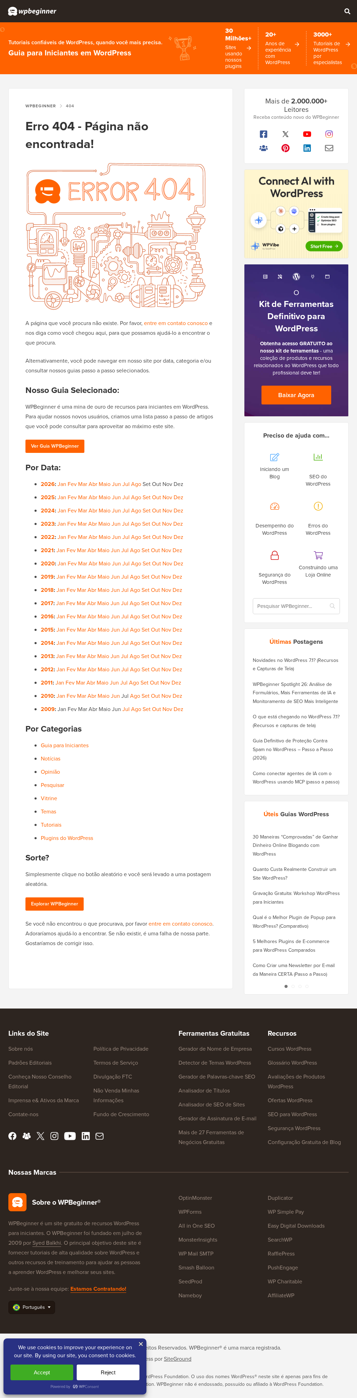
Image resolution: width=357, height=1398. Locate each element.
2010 (47, 696)
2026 (48, 484)
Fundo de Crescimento (121, 1114)
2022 (48, 537)
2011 (47, 683)
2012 (47, 669)
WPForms (190, 1212)
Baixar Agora (296, 395)
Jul (126, 484)
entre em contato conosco (176, 323)
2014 (47, 643)
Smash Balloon (196, 1268)
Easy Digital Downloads (296, 1226)
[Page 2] (292, 986)
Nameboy (190, 1295)
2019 (47, 577)
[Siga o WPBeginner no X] (286, 134)
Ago (136, 484)
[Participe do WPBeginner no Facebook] (264, 134)
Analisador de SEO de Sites (211, 1104)
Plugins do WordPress (67, 838)
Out (156, 497)
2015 (47, 630)
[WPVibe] (296, 214)
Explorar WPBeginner (54, 903)
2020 (48, 563)
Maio (105, 484)
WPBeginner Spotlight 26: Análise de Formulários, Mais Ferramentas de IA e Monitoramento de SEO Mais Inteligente (295, 693)
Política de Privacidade (121, 1049)
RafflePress (281, 1254)
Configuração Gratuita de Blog (304, 1142)
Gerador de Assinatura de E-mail (217, 1118)
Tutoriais (51, 825)
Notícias (50, 759)
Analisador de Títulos (204, 1091)
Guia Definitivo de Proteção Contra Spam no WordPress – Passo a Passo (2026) (293, 749)
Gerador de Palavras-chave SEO (216, 1077)
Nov (167, 497)
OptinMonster (195, 1198)
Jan (62, 484)
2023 (47, 524)
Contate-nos (23, 1114)
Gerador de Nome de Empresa (215, 1049)
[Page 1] (285, 986)
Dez (178, 497)
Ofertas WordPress (290, 1100)
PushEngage (283, 1268)
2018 (47, 590)
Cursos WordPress (289, 1049)
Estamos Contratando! (98, 1289)
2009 (48, 709)
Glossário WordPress (292, 1063)
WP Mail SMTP (195, 1254)
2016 (47, 616)
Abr (93, 484)
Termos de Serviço (115, 1063)
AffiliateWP (281, 1295)
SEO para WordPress (292, 1114)
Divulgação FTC (112, 1077)
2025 (48, 497)
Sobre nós (20, 1049)
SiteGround (177, 1359)
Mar (82, 484)
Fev (72, 484)
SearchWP (280, 1240)
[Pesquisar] (347, 11)
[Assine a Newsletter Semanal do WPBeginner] (329, 148)
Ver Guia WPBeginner (55, 446)
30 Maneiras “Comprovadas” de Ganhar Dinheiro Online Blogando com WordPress (295, 845)
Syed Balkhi (46, 1243)
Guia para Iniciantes (65, 745)
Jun (116, 484)
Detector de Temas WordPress (214, 1063)
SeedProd (190, 1281)
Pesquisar (52, 785)
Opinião (50, 772)
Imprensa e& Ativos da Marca (43, 1100)
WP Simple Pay (286, 1212)
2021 (47, 550)
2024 (48, 511)
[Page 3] (299, 986)
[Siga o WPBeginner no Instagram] (329, 134)
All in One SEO (196, 1226)
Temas (48, 812)
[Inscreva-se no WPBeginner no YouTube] (307, 134)
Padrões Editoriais (30, 1063)
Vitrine (49, 798)
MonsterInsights (197, 1240)
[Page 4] (306, 986)
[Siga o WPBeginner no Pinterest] (286, 148)
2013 (47, 656)
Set (147, 497)
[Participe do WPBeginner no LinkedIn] (307, 148)
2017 (47, 603)
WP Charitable (285, 1281)
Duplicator (280, 1198)
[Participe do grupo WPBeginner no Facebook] (264, 148)
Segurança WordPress (294, 1128)
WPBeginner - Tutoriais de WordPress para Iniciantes (32, 11)
